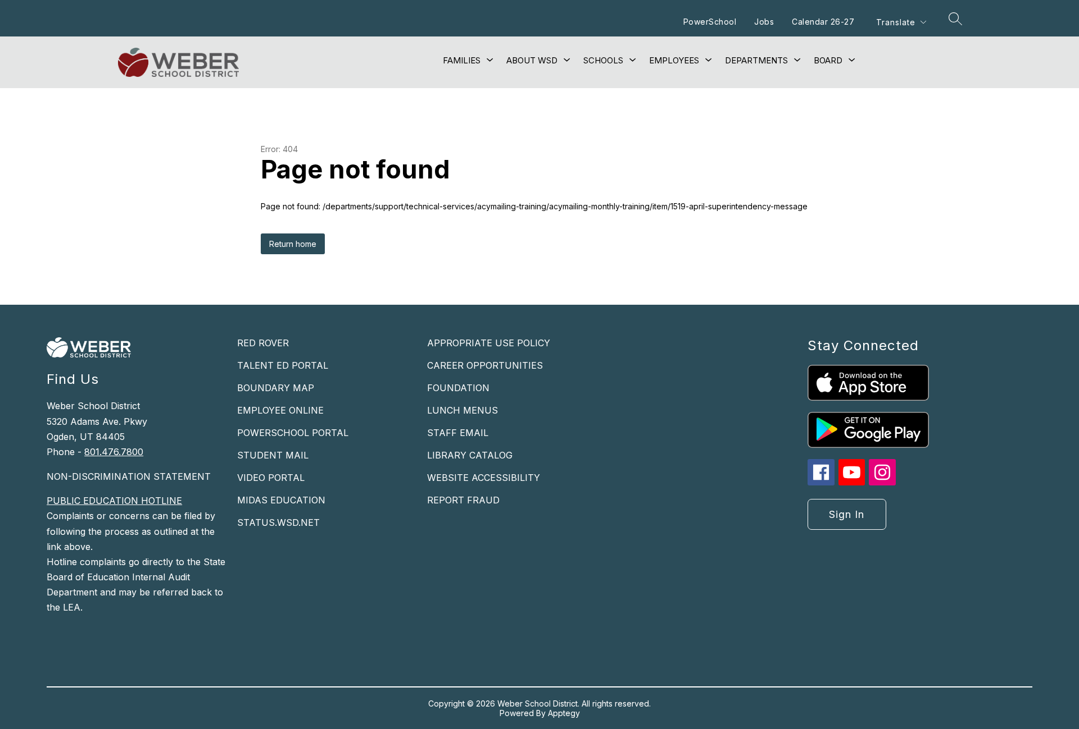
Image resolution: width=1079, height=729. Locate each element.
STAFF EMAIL (457, 432)
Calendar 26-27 (823, 21)
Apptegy (564, 713)
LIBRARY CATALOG (470, 455)
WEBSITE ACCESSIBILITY (483, 477)
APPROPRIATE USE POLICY (488, 343)
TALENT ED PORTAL (282, 365)
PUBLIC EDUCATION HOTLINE (114, 500)
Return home (292, 244)
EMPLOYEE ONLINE (280, 410)
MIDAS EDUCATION (281, 500)
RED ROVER (263, 343)
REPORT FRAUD (463, 500)
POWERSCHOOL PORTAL (292, 432)
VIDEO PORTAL (271, 477)
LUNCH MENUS (462, 410)
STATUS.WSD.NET (278, 522)
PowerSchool (710, 21)
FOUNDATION (458, 387)
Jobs (764, 21)
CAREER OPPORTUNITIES (485, 365)
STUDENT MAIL (273, 455)
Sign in (846, 514)
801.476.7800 (113, 451)
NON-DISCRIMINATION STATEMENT (129, 476)
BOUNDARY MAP (275, 387)
